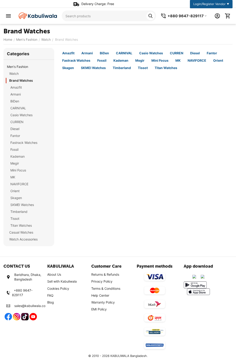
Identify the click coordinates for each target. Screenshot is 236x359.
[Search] (150, 16)
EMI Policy (99, 309)
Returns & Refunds (105, 274)
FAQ (50, 295)
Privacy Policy (101, 281)
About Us (54, 274)
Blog (50, 302)
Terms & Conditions (105, 288)
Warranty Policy (103, 302)
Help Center (100, 295)
